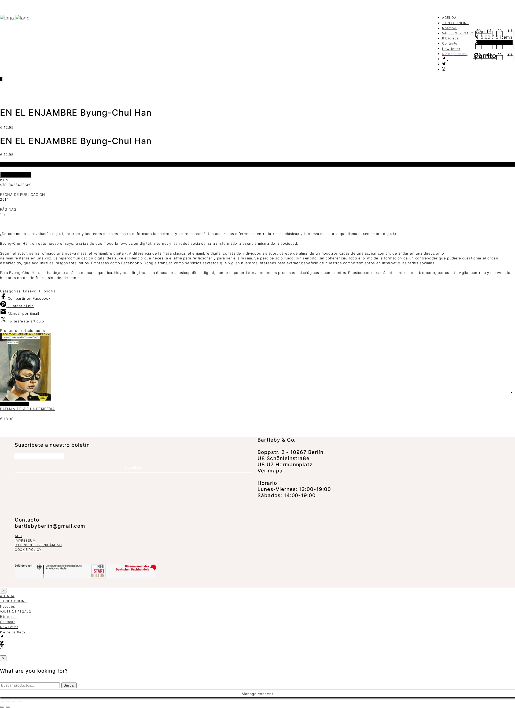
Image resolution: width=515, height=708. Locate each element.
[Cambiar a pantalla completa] (8, 701)
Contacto (449, 43)
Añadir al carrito (15, 175)
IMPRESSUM (25, 540)
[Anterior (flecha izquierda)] (2, 707)
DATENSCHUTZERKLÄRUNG (38, 545)
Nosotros (449, 28)
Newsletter (451, 49)
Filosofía (47, 291)
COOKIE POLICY (28, 550)
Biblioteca (450, 38)
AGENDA (449, 18)
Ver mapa (270, 471)
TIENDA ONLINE (455, 23)
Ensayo (30, 291)
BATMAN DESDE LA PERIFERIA (27, 409)
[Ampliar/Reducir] (2, 701)
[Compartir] (14, 701)
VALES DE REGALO (457, 33)
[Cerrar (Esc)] (20, 701)
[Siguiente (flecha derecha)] (8, 707)
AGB (18, 536)
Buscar (69, 685)
